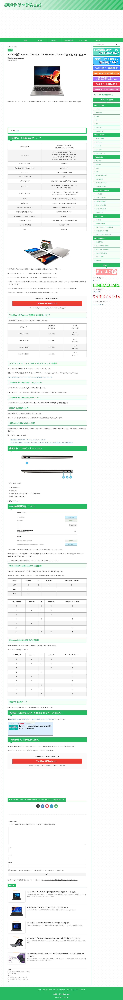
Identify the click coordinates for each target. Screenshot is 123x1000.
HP (97, 120)
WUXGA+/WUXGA (101, 183)
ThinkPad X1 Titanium (45, 303)
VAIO (97, 116)
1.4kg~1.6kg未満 (101, 205)
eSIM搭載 (98, 260)
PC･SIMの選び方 (68, 40)
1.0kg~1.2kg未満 (101, 197)
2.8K (97, 168)
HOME (25, 40)
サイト (10, 862)
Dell (97, 123)
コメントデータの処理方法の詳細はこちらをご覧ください (60, 880)
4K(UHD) (98, 164)
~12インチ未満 (100, 138)
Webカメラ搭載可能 (101, 253)
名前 (9, 847)
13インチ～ (99, 146)
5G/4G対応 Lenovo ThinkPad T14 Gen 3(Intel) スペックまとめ (48, 923)
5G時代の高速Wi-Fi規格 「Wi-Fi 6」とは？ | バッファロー (28, 440)
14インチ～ (99, 149)
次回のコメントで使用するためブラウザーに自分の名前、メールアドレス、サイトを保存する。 (37, 870)
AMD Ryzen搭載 (100, 223)
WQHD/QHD (99, 179)
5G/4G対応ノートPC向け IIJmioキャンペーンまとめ (19, 972)
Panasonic (99, 112)
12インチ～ (99, 142)
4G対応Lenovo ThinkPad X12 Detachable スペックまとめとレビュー (19, 979)
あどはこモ (96, 280)
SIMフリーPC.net (61, 994)
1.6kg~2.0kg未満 (101, 208)
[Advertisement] (61, 23)
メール (10, 855)
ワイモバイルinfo (98, 304)
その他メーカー (100, 131)
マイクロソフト (100, 127)
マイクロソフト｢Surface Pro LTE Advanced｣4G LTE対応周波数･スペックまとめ (53, 938)
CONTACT (98, 40)
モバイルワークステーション (104, 234)
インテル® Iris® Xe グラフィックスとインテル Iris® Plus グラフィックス (30, 377)
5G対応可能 (99, 242)
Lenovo (98, 109)
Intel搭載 (98, 220)
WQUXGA (98, 160)
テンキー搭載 (99, 257)
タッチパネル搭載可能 (102, 245)
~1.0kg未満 (99, 194)
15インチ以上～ (100, 153)
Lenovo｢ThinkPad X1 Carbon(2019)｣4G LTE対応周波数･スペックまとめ (51, 892)
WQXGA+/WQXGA (101, 175)
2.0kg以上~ (99, 212)
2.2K (97, 172)
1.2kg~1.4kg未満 (101, 201)
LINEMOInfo (96, 292)
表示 (17, 130)
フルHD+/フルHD (101, 186)
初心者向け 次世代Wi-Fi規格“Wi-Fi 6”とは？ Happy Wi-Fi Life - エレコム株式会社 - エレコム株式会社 (41, 443)
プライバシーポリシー (72, 989)
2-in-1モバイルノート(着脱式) (104, 227)
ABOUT (40, 40)
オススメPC (54, 40)
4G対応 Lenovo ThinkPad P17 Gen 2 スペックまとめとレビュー (48, 907)
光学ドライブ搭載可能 (102, 249)
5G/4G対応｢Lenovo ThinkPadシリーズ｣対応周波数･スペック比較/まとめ (31, 719)
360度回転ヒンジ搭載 (102, 231)
